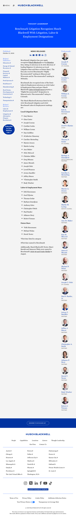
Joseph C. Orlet (67, 282)
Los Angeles (10, 461)
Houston (9, 457)
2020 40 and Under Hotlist (40, 251)
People (14, 440)
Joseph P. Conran (64, 62)
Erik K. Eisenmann (65, 110)
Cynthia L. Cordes (65, 78)
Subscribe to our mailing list (37, 423)
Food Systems (7, 80)
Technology (7, 97)
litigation (50, 62)
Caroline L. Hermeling (65, 173)
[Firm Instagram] (26, 484)
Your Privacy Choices (24, 502)
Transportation (8, 100)
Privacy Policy (26, 498)
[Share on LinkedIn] (30, 55)
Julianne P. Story (65, 361)
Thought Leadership (38, 24)
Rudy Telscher (66, 392)
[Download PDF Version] (45, 55)
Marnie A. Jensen (65, 189)
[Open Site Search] (13, 5)
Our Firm (33, 444)
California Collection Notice (57, 498)
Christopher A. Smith (66, 345)
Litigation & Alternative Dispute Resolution (7, 117)
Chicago (8, 454)
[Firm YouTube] (46, 484)
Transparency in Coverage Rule (49, 502)
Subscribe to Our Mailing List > (9, 129)
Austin (8, 451)
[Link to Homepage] (30, 6)
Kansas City (53, 457)
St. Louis (52, 471)
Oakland (52, 464)
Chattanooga (53, 451)
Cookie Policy (39, 498)
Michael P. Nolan (65, 267)
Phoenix (30, 468)
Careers (44, 440)
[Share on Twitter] (39, 55)
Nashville (30, 464)
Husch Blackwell (35, 62)
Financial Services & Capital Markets (6, 74)
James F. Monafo (64, 251)
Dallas (29, 454)
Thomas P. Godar (65, 140)
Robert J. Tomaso (64, 407)
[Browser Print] (42, 55)
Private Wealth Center (56, 468)
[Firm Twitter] (32, 484)
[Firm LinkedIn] (37, 484)
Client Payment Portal (38, 489)
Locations (35, 440)
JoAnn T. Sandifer (64, 313)
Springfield (31, 471)
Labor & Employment (7, 110)
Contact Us (43, 444)
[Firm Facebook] (41, 484)
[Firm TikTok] (50, 484)
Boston (29, 451)
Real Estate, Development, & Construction (8, 92)
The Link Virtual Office (13, 474)
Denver (51, 454)
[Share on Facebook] (36, 55)
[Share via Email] (33, 55)
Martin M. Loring (65, 205)
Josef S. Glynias (67, 125)
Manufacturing (8, 87)
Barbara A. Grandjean (65, 156)
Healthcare (7, 84)
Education (6, 63)
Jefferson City (32, 457)
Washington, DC (32, 474)
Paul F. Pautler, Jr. (66, 297)
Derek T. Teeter (64, 377)
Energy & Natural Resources (9, 67)
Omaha (8, 468)
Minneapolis (10, 464)
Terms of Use (14, 498)
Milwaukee (52, 461)
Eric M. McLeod (64, 235)
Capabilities (24, 440)
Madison (30, 461)
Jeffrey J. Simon (64, 329)
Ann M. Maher (66, 220)
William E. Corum (65, 94)
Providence (10, 471)
